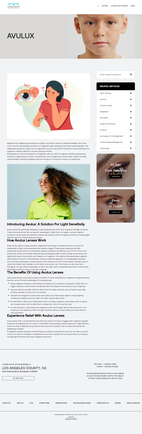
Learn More (116, 176)
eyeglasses (104, 112)
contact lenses (106, 105)
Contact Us (115, 212)
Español (105, 6)
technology (104, 148)
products (103, 130)
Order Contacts (103, 403)
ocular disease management (111, 142)
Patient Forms (44, 403)
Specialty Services (133, 403)
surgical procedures (107, 124)
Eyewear (118, 403)
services (103, 99)
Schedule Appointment (119, 6)
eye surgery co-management (111, 136)
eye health (104, 118)
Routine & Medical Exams (82, 403)
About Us (20, 403)
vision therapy (105, 93)
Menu (133, 6)
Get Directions (18, 378)
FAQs (31, 403)
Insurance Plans (61, 403)
